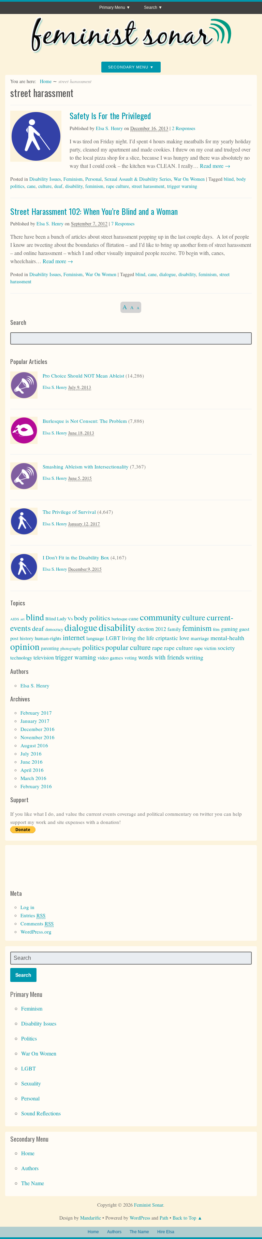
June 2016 (31, 761)
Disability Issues (45, 179)
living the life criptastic (150, 638)
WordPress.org (36, 931)
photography (70, 648)
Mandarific (90, 1217)
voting (131, 658)
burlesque (119, 618)
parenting (50, 648)
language (95, 638)
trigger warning (182, 186)
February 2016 (36, 786)
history (26, 638)
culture (45, 186)
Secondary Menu (128, 67)
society (226, 648)
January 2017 (34, 720)
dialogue (167, 274)
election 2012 (151, 628)
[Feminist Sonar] (131, 51)
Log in (27, 907)
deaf (58, 186)
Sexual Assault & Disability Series (137, 179)
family (174, 628)
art (22, 619)
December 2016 (37, 729)
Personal (93, 179)
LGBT (113, 637)
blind (229, 179)
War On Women (189, 179)
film (216, 629)
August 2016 (34, 745)
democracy (54, 629)
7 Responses (122, 223)
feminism (94, 186)
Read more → (214, 165)
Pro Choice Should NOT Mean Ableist (83, 375)
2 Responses (183, 128)
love (184, 638)
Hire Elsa (165, 1231)
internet (74, 637)
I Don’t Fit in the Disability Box (76, 557)
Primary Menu (112, 7)
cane (31, 186)
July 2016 (31, 753)
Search (150, 7)
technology (21, 657)
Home (46, 81)
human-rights (48, 638)
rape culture (117, 186)
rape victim (205, 648)
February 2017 (36, 712)
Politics (29, 1038)
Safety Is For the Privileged (110, 115)
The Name (32, 1183)
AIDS (14, 619)
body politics (92, 617)
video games (110, 657)
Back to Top (184, 1217)
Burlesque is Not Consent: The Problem (85, 420)
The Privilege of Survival (69, 511)
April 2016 (32, 769)
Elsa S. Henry (109, 128)
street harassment (148, 186)
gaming (229, 629)
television (43, 657)
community (160, 617)
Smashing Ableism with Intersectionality (86, 466)
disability (74, 186)
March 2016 (33, 778)
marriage (200, 638)
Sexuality (31, 1083)
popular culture (128, 647)
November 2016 (37, 737)
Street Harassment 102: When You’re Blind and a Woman (94, 211)
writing (194, 657)
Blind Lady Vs (59, 619)
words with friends (161, 657)
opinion (25, 646)
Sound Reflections (41, 1113)
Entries (32, 915)
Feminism (73, 179)
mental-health (227, 638)
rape (157, 648)
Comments (37, 923)
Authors (30, 1168)
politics (93, 647)
